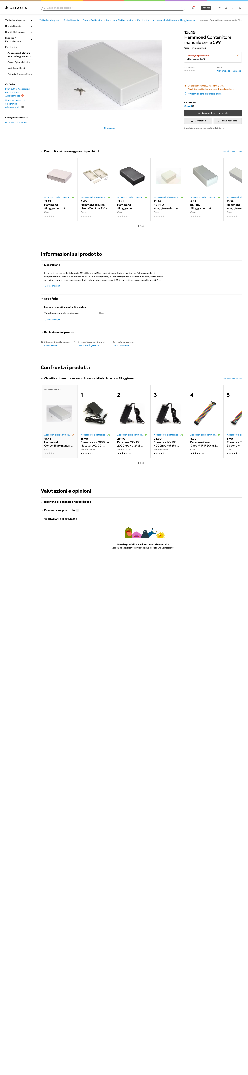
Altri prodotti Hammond (229, 69)
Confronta (200, 120)
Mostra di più (53, 285)
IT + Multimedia (13, 26)
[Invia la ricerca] (43, 8)
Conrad (188, 106)
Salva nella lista (229, 120)
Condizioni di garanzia (88, 345)
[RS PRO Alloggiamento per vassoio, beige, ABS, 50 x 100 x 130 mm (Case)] (168, 189)
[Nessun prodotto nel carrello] (240, 7)
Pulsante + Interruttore (19, 74)
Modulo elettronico (17, 68)
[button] (238, 55)
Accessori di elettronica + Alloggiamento (19, 55)
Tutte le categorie (15, 20)
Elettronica (11, 47)
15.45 (190, 32)
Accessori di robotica (16, 122)
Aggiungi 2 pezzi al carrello (215, 113)
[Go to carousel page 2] (141, 226)
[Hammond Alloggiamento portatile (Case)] (132, 189)
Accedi (206, 7)
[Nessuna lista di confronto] (226, 7)
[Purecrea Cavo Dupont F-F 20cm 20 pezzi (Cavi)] (205, 421)
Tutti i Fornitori (121, 345)
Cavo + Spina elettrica (18, 62)
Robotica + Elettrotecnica (13, 40)
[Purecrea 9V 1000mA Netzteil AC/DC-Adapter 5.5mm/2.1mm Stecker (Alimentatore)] (95, 421)
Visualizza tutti (230, 151)
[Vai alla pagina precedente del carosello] (46, 189)
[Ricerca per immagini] (182, 8)
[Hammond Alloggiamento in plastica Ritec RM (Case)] (59, 189)
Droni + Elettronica (15, 32)
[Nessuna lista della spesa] (233, 7)
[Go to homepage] (16, 8)
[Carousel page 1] (138, 226)
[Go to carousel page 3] (143, 226)
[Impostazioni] (193, 7)
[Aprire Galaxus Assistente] (219, 7)
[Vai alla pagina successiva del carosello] (236, 189)
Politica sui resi (51, 345)
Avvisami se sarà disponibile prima (204, 93)
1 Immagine (109, 128)
